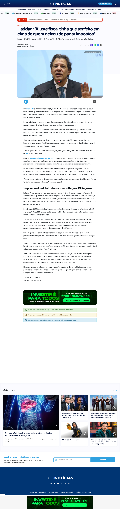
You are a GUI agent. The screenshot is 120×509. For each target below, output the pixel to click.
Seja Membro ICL (105, 3)
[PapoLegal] (91, 45)
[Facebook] (98, 45)
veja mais (113, 390)
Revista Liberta (91, 9)
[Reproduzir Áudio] (26, 102)
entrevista (30, 109)
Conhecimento (80, 9)
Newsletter (33, 492)
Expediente (42, 492)
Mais (99, 9)
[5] (103, 429)
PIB (27, 153)
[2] (74, 403)
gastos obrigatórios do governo (42, 158)
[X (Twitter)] (101, 45)
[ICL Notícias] (60, 3)
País (62, 9)
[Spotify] (69, 483)
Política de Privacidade (83, 492)
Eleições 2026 (22, 9)
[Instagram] (51, 483)
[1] (31, 412)
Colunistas (31, 9)
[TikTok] (65, 483)
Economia (47, 9)
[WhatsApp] (95, 45)
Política (39, 9)
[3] (103, 403)
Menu (8, 3)
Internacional (69, 9)
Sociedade (55, 9)
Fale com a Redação (67, 492)
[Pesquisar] (114, 3)
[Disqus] (60, 350)
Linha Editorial (53, 492)
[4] (74, 429)
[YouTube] (58, 483)
